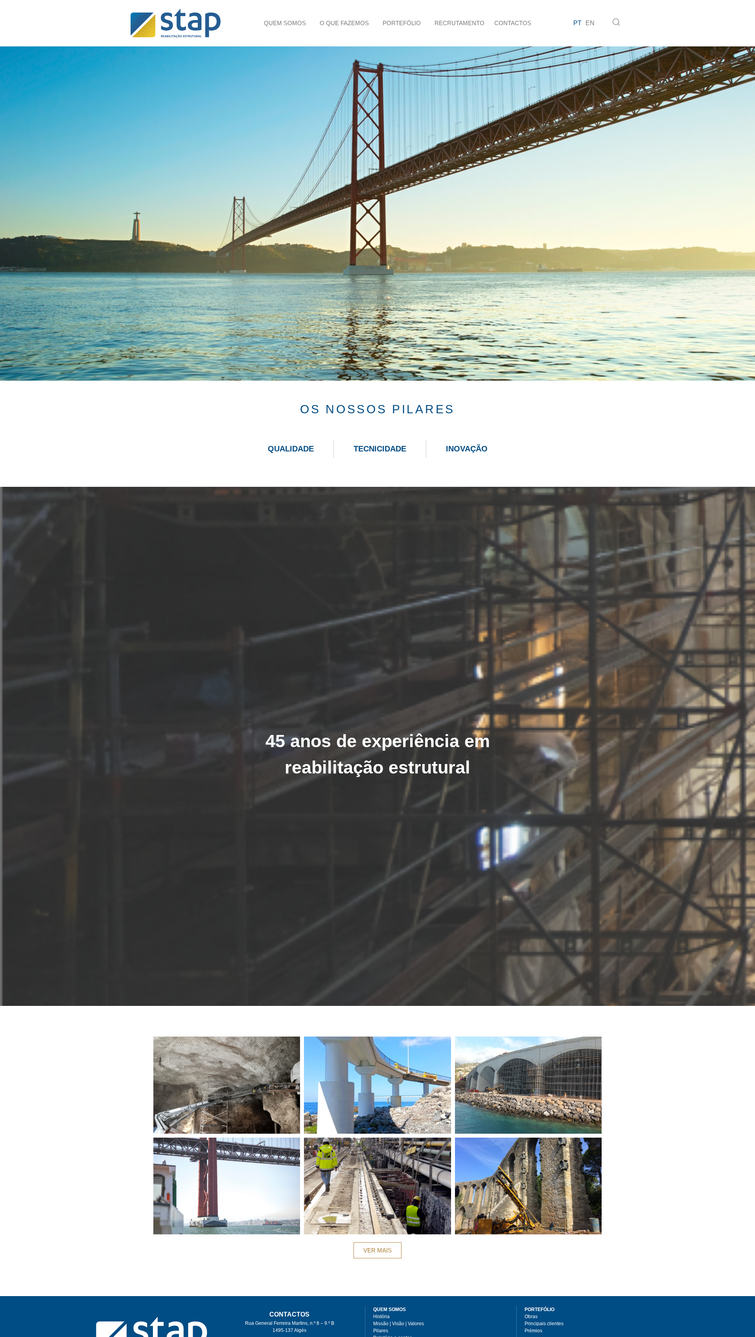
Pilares (380, 1330)
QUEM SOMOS (285, 23)
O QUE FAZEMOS (344, 23)
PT (577, 23)
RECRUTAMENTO (459, 23)
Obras (531, 1316)
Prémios (533, 1330)
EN (590, 23)
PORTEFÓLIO (402, 23)
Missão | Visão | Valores (398, 1323)
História (381, 1316)
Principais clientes (544, 1323)
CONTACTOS (512, 23)
